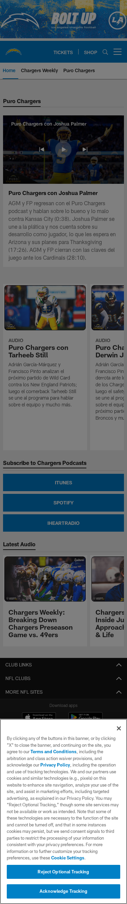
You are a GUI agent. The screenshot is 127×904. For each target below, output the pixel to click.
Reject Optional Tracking (63, 871)
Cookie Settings (67, 857)
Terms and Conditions (53, 751)
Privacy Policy (55, 765)
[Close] (118, 728)
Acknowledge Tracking (63, 891)
